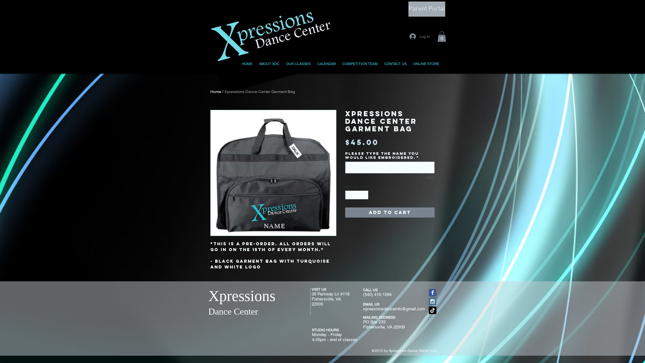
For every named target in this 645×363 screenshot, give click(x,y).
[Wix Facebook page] (432, 292)
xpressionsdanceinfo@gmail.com (394, 308)
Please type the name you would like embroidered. (382, 156)
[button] (441, 36)
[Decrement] (349, 195)
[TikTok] (432, 310)
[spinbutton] (357, 195)
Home (215, 91)
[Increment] (365, 195)
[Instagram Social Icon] (432, 301)
